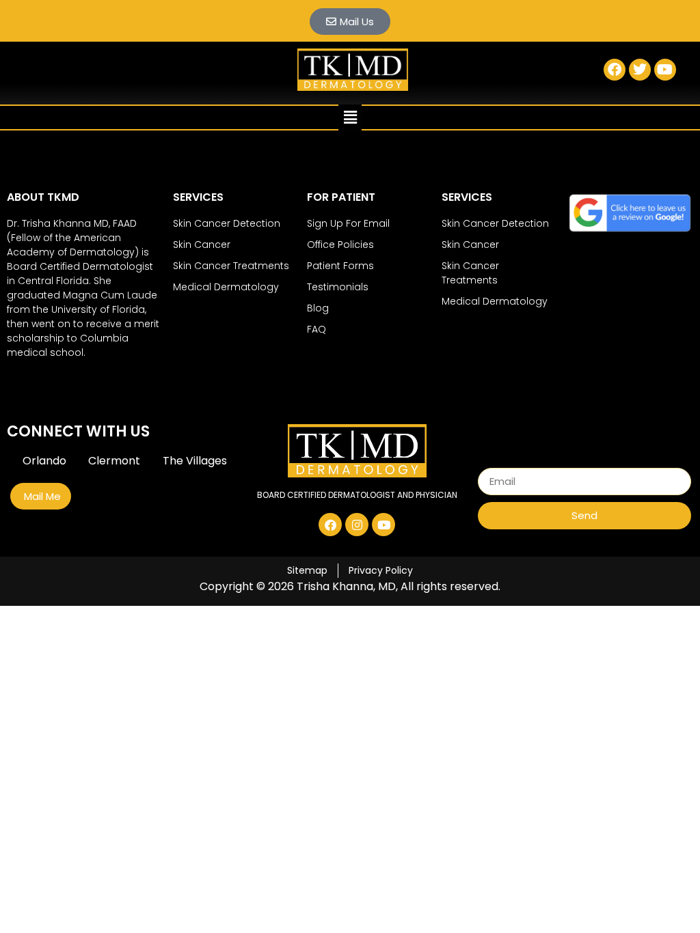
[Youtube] (383, 524)
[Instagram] (356, 524)
